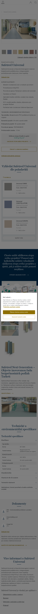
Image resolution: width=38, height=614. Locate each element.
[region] (19, 307)
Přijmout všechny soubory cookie (19, 312)
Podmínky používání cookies (11, 307)
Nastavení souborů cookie (19, 317)
